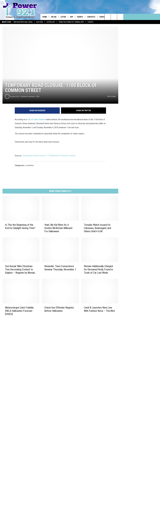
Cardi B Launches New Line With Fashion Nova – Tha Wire (99, 309)
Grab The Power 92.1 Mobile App (71, 22)
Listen (63, 17)
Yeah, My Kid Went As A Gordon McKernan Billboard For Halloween (58, 228)
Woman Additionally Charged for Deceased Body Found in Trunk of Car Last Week (98, 269)
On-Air (53, 17)
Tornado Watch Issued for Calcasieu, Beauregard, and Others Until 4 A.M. (97, 228)
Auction (39, 22)
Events (90, 22)
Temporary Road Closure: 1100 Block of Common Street (48, 155)
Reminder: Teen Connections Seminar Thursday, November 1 (60, 268)
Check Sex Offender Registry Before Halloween (59, 309)
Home (44, 17)
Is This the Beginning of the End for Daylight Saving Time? (20, 226)
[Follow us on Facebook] (120, 17)
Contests (91, 17)
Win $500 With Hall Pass (23, 22)
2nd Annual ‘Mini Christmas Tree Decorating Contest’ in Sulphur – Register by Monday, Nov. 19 (20, 269)
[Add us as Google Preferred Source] (114, 17)
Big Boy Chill (14, 96)
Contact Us (104, 17)
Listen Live (51, 22)
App (71, 17)
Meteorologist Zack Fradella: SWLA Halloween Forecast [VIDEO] (19, 311)
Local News (29, 165)
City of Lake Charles (36, 119)
